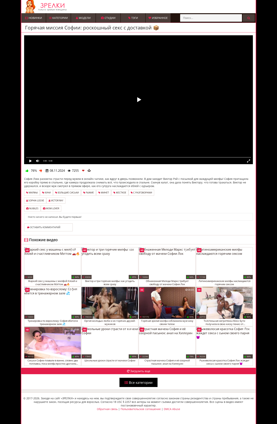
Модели (84, 18)
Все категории (140, 382)
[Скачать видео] (89, 171)
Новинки (35, 18)
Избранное (159, 18)
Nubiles (33, 208)
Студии (110, 18)
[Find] (249, 18)
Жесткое (120, 192)
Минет (104, 192)
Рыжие (89, 192)
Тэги (134, 18)
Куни (47, 192)
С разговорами (142, 192)
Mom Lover (52, 208)
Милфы (33, 192)
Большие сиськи (68, 192)
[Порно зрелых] (139, 6)
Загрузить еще (139, 371)
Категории (60, 18)
